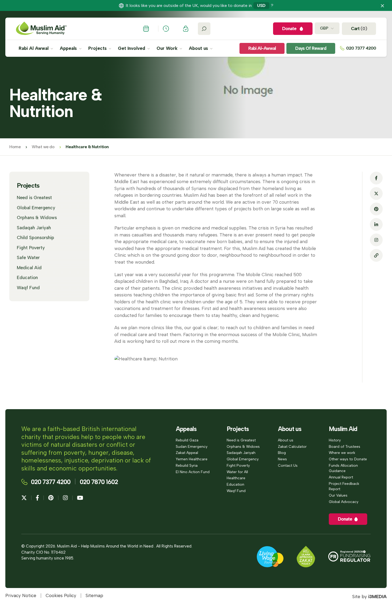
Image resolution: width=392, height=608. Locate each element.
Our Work (168, 48)
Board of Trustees (344, 446)
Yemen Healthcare (191, 459)
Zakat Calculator (292, 446)
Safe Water (28, 257)
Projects (98, 48)
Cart (359, 28)
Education (27, 277)
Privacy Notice (20, 595)
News (282, 459)
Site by (369, 596)
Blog (282, 452)
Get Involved (132, 48)
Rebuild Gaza (187, 440)
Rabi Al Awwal (34, 48)
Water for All (237, 472)
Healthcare (236, 478)
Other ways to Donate (348, 459)
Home (15, 146)
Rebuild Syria (187, 465)
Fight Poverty (31, 247)
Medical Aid (29, 267)
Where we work (342, 452)
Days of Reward (310, 48)
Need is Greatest (34, 197)
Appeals (69, 48)
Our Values (338, 495)
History (335, 440)
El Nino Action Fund (193, 472)
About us (199, 48)
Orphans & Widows (37, 217)
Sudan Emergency (191, 446)
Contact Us (288, 465)
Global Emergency (36, 207)
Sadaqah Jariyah (34, 227)
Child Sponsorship (35, 237)
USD (261, 5)
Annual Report (341, 477)
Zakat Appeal (187, 452)
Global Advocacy (343, 502)
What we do (43, 146)
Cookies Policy (61, 595)
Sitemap (94, 595)
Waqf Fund (28, 287)
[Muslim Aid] (41, 29)
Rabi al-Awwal (262, 48)
